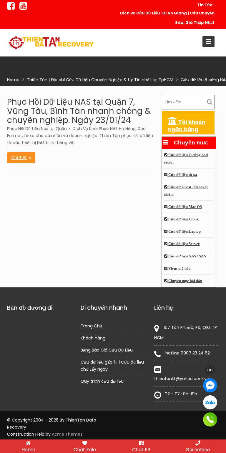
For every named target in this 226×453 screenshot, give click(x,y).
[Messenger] (210, 385)
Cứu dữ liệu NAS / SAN (186, 256)
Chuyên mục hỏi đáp (184, 281)
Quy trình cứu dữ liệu (102, 381)
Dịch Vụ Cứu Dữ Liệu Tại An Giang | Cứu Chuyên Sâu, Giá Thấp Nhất (167, 17)
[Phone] (210, 419)
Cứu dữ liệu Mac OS (184, 207)
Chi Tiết (19, 158)
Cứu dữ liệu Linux (183, 219)
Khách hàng (93, 338)
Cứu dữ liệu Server (183, 244)
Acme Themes (67, 434)
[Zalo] (210, 402)
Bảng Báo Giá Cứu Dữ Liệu (107, 350)
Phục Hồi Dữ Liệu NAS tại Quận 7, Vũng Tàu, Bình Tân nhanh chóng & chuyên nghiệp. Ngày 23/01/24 (79, 111)
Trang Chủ (91, 326)
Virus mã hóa (179, 269)
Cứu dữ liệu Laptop (184, 231)
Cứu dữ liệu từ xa (182, 175)
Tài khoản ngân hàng (186, 125)
